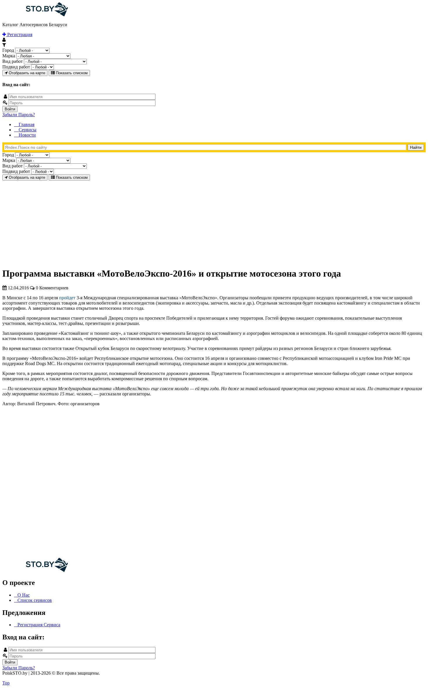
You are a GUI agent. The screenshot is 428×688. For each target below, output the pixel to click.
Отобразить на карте (26, 73)
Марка (8, 55)
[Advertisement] (177, 221)
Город (8, 50)
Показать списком (71, 73)
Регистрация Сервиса (38, 624)
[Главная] (35, 14)
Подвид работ (16, 66)
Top (6, 682)
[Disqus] (214, 484)
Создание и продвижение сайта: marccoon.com (387, 678)
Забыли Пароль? (18, 114)
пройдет (67, 297)
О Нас (23, 595)
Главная (25, 124)
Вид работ (12, 61)
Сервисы (26, 129)
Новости (26, 134)
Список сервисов (34, 600)
